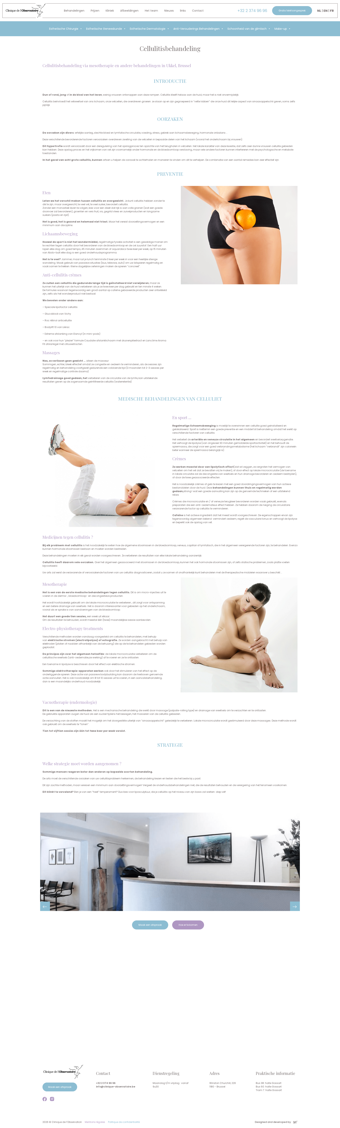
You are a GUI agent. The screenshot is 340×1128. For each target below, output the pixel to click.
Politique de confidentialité (124, 1122)
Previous (45, 906)
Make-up (280, 29)
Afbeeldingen (129, 11)
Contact (198, 11)
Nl (319, 10)
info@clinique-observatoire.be (115, 1086)
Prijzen (95, 11)
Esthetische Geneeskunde (104, 29)
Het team (151, 11)
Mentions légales (95, 1122)
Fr (332, 10)
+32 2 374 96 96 (252, 10)
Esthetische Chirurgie (63, 29)
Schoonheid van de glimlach (247, 29)
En (325, 10)
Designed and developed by (273, 1122)
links (183, 11)
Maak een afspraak (150, 925)
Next (295, 906)
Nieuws (169, 11)
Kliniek (110, 11)
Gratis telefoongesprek (292, 10)
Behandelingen (74, 11)
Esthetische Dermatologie (147, 29)
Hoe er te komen (188, 925)
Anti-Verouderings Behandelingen (196, 29)
